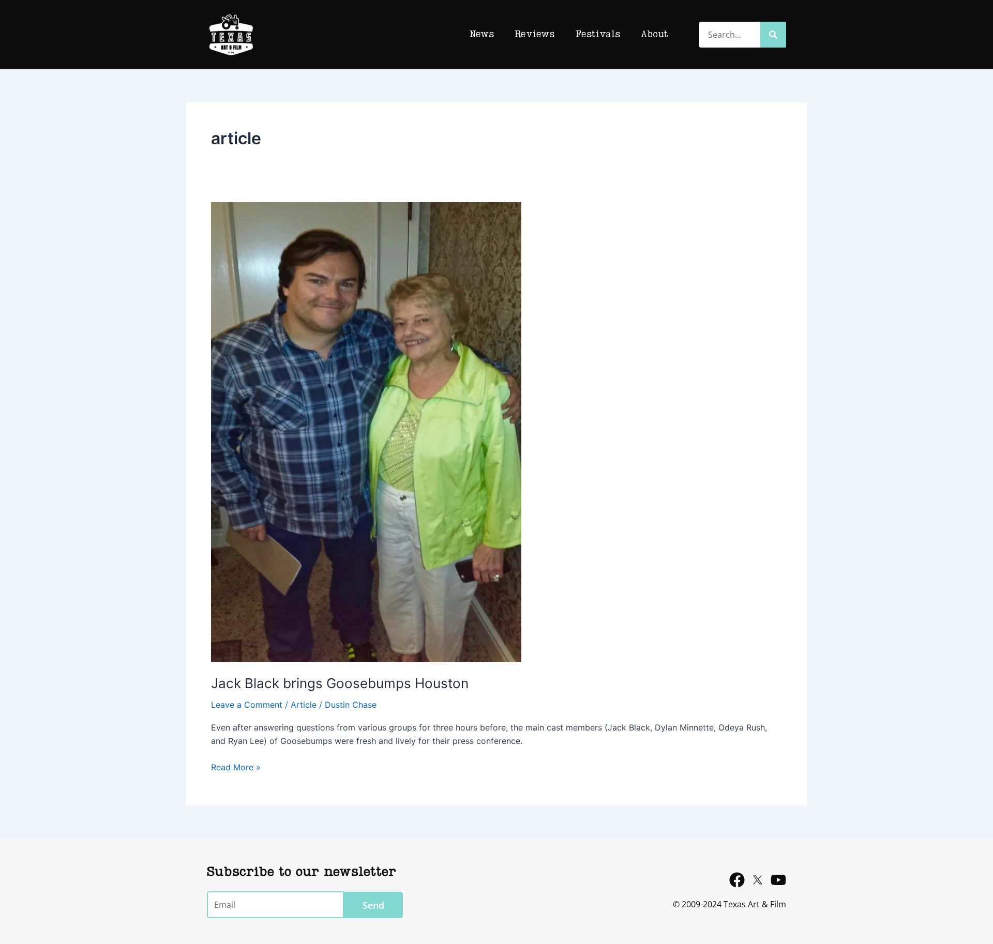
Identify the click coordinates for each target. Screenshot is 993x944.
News (481, 34)
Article (304, 704)
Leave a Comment (246, 704)
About (654, 34)
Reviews (534, 34)
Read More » (236, 766)
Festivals (597, 34)
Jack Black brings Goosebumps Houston (340, 683)
